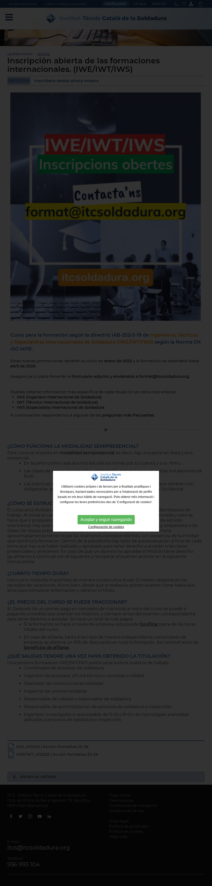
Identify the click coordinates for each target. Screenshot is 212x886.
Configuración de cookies (106, 527)
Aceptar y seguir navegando (106, 519)
